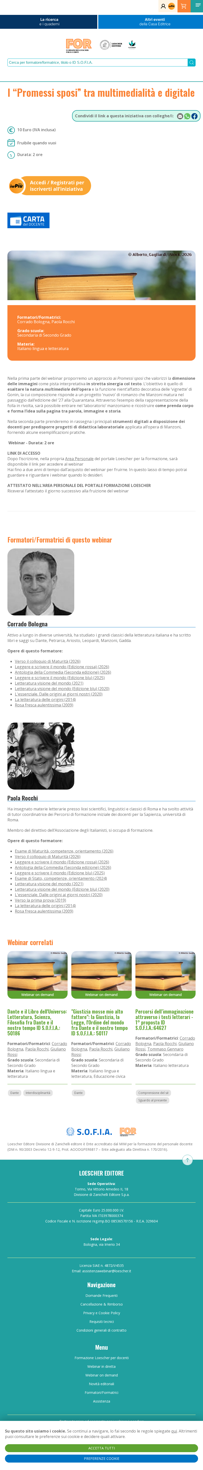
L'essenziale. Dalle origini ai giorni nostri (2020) (58, 694)
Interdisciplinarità (38, 1093)
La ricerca (49, 21)
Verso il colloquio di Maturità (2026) (47, 661)
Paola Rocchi (22, 797)
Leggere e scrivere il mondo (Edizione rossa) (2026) (62, 667)
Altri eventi (155, 21)
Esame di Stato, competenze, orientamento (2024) (61, 878)
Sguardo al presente (152, 1100)
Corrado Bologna (27, 623)
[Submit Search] (192, 62)
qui (174, 1431)
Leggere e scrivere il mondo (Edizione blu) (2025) (60, 677)
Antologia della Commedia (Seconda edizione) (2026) (63, 672)
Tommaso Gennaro (165, 1049)
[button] (198, 5)
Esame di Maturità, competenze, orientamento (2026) (64, 851)
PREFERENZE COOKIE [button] (101, 1458)
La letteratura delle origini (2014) (45, 699)
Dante (14, 1093)
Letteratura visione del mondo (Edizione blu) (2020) (62, 688)
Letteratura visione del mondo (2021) (49, 683)
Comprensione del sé (153, 1093)
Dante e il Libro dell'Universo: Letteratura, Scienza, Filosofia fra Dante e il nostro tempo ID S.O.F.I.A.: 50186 (37, 1022)
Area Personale (79, 458)
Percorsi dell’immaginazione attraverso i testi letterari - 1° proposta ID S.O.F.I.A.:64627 (164, 1019)
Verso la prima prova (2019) (40, 900)
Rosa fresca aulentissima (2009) (44, 705)
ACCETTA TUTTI (101, 1448)
